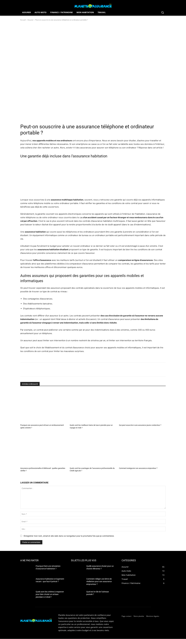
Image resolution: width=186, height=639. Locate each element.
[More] (67, 369)
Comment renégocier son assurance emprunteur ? (138, 468)
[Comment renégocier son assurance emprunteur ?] (142, 449)
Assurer (30, 20)
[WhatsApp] (60, 369)
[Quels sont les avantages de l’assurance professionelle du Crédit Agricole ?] (93, 449)
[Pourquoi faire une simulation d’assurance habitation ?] (26, 569)
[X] (48, 369)
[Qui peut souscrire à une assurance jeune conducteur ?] (142, 406)
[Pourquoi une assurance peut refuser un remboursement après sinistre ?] (43, 406)
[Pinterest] (54, 369)
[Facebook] (42, 369)
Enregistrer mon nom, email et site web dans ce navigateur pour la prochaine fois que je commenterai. (69, 536)
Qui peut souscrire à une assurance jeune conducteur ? (140, 425)
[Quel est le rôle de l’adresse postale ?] (77, 595)
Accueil (23, 20)
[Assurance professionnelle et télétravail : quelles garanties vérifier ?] (43, 449)
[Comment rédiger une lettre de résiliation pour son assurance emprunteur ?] (77, 582)
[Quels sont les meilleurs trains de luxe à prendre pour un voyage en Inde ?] (93, 406)
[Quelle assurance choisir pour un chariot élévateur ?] (77, 569)
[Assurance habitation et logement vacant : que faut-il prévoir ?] (26, 582)
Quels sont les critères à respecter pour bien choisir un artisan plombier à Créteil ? (50, 594)
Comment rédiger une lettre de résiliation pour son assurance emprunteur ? (99, 581)
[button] (162, 12)
